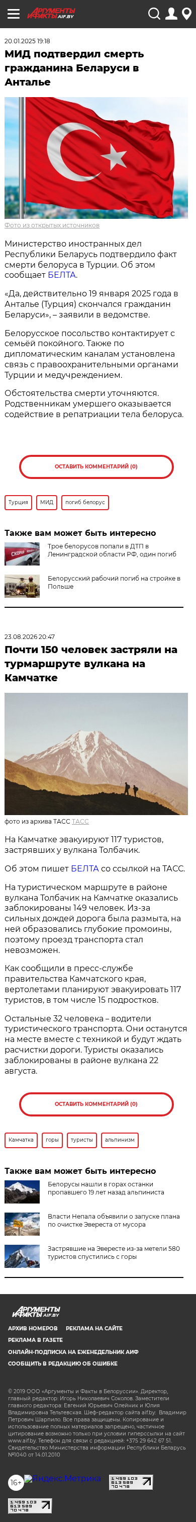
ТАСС (80, 821)
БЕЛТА (62, 275)
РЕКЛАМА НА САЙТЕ (94, 1328)
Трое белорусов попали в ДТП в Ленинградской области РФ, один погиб (112, 550)
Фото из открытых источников (52, 225)
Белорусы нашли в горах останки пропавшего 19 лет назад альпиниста (106, 1188)
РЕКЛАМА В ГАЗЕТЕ (35, 1340)
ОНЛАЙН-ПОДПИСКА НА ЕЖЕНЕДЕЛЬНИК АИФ (73, 1352)
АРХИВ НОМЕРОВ (33, 1328)
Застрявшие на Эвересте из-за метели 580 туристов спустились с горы (114, 1252)
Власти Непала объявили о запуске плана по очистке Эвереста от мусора (114, 1220)
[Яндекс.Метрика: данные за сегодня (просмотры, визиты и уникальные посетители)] (62, 1479)
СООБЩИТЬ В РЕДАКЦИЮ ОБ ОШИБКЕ (63, 1363)
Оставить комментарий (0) (96, 466)
